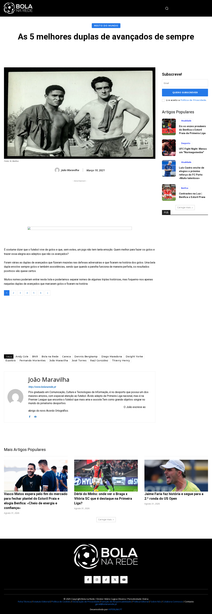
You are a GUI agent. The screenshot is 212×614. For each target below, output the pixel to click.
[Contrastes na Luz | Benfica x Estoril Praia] (169, 192)
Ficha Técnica (24, 601)
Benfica (184, 188)
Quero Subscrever (185, 92)
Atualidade (186, 120)
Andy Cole (22, 356)
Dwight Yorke (134, 356)
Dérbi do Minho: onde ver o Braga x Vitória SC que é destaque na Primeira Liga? (103, 498)
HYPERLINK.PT (115, 609)
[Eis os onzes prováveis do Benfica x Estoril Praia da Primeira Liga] (169, 127)
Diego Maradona (111, 356)
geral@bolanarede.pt (106, 604)
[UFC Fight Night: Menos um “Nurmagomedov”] (169, 147)
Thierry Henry (121, 360)
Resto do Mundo (106, 25)
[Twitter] (115, 579)
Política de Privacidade (193, 100)
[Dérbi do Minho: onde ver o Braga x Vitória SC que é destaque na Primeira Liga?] (106, 476)
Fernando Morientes (33, 360)
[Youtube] (124, 579)
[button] (166, 8)
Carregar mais (184, 207)
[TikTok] (106, 579)
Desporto (185, 143)
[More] (180, 51)
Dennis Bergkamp (86, 356)
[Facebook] (29, 416)
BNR (35, 356)
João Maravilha (70, 170)
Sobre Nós (156, 601)
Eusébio (10, 360)
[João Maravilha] (58, 170)
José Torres (79, 360)
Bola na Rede (50, 356)
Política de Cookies (61, 601)
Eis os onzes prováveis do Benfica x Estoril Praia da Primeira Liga (192, 130)
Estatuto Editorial (41, 601)
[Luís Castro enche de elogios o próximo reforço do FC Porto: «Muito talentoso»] (169, 168)
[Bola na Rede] (18, 8)
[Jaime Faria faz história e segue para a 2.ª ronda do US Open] (176, 476)
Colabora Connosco (173, 601)
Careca (66, 356)
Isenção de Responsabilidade (116, 601)
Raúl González (99, 360)
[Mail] (35, 416)
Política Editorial (141, 601)
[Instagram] (97, 579)
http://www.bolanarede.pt (42, 386)
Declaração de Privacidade (85, 601)
